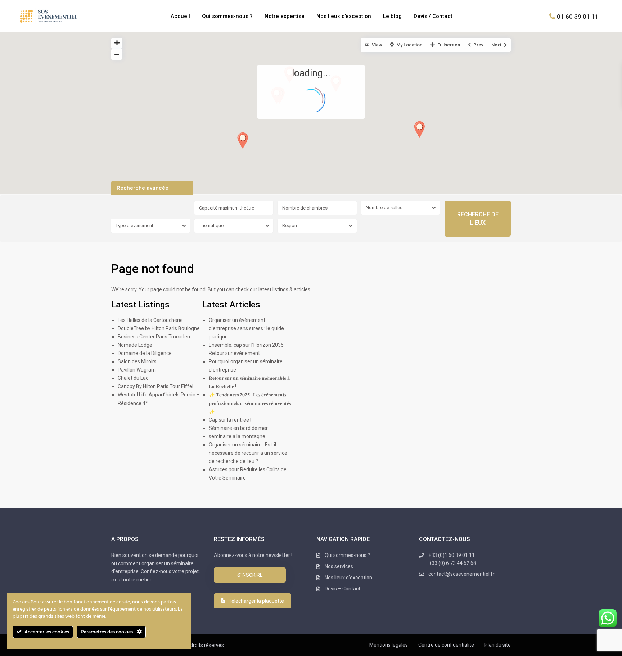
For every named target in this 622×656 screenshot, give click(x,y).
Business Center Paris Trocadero (155, 337)
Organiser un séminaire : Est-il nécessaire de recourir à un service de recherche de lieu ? (248, 453)
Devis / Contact (433, 16)
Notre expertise (285, 16)
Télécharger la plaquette (256, 601)
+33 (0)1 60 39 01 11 (452, 559)
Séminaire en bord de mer (238, 428)
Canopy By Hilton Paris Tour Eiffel (155, 386)
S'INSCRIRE (250, 575)
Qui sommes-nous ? (227, 16)
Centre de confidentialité (446, 645)
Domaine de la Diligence (145, 353)
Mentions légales (388, 645)
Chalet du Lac (133, 378)
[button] (243, 140)
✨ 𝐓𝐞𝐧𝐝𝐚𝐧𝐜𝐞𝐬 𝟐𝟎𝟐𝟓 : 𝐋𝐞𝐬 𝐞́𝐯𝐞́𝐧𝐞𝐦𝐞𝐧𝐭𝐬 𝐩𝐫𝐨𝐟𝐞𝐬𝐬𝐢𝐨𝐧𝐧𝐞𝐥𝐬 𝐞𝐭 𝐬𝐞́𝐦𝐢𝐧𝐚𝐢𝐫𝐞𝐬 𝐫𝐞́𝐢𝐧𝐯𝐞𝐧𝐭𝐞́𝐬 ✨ (250, 403)
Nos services (339, 566)
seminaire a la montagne (237, 436)
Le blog (392, 16)
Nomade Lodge (135, 345)
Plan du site (497, 645)
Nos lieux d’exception (343, 16)
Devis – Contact (342, 589)
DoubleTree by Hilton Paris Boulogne (159, 328)
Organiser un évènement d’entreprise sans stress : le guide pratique (246, 328)
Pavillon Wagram (137, 370)
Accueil (180, 16)
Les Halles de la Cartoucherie (150, 320)
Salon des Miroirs (137, 361)
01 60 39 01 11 (578, 16)
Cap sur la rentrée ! (230, 420)
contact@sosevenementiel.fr (461, 574)
